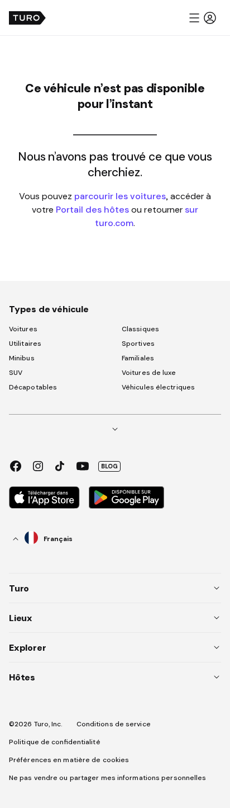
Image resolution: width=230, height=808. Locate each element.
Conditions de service (113, 724)
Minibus (22, 358)
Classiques (140, 329)
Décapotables (33, 387)
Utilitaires (25, 343)
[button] (202, 18)
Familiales (138, 358)
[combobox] (43, 539)
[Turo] (27, 18)
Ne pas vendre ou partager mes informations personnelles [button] (108, 778)
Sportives (138, 343)
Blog (109, 466)
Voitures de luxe (149, 373)
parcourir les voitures (120, 196)
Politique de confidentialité (54, 742)
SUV (15, 373)
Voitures (23, 329)
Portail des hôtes (92, 209)
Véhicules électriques (158, 387)
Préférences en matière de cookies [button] (69, 760)
